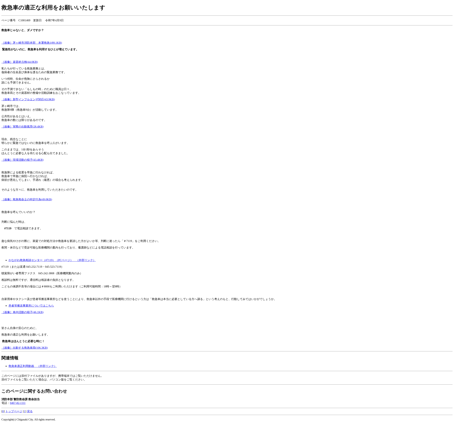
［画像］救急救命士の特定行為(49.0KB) (26, 199)
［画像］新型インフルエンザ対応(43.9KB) (28, 99)
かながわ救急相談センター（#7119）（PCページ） (52, 260)
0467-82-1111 (18, 402)
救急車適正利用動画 (33, 366)
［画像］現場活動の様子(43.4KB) (22, 159)
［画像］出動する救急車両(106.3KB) (24, 347)
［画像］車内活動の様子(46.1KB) (22, 312)
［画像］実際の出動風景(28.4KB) (22, 126)
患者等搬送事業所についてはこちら (31, 305)
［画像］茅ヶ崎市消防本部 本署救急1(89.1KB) (31, 42)
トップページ (13, 411)
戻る (30, 411)
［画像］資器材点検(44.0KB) (19, 61)
